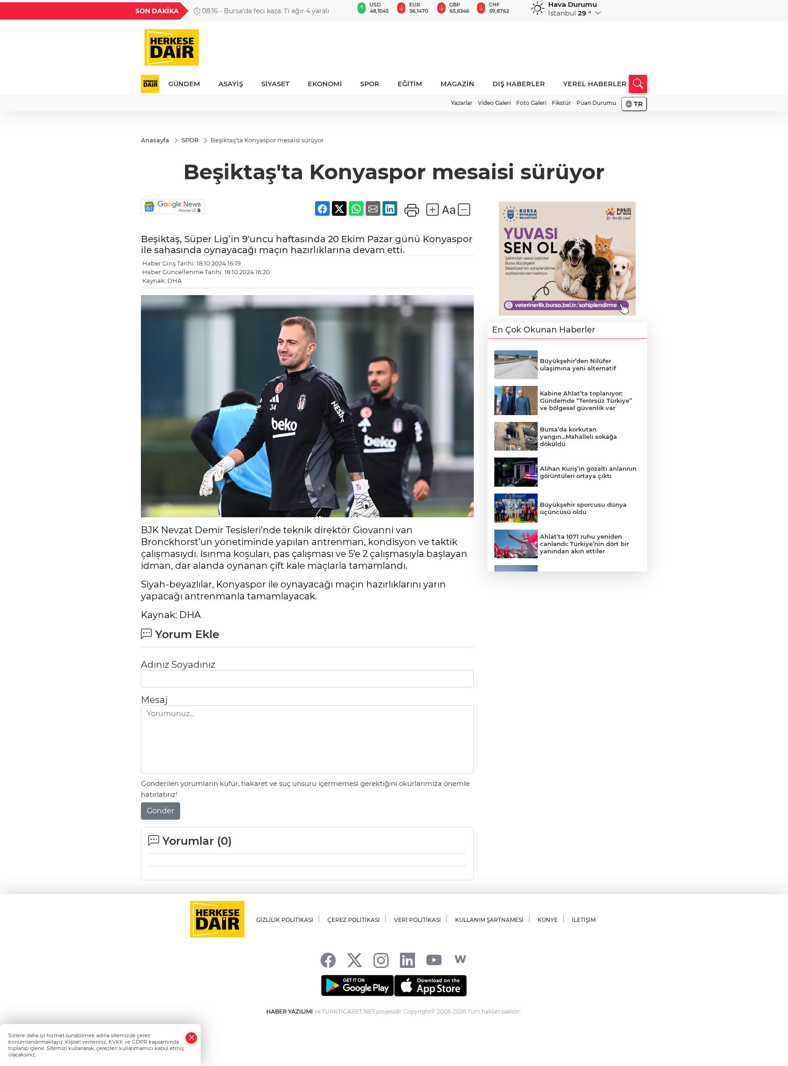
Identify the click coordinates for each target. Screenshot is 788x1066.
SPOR (369, 84)
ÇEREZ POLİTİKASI (353, 919)
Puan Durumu (596, 102)
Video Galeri (494, 102)
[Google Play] (357, 986)
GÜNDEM (184, 84)
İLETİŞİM (584, 919)
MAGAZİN (457, 84)
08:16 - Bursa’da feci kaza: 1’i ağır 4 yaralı (264, 11)
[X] (354, 959)
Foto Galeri (531, 102)
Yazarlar (461, 102)
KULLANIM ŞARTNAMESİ (489, 919)
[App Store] (430, 986)
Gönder (160, 810)
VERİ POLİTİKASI (417, 919)
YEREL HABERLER (595, 84)
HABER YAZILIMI (289, 1011)
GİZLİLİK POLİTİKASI (284, 919)
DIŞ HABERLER (519, 84)
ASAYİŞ (230, 84)
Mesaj (154, 699)
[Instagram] (381, 959)
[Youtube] (433, 959)
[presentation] (342, 11)
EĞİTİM (410, 84)
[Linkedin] (407, 959)
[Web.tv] (460, 959)
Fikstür (561, 102)
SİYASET (275, 84)
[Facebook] (328, 959)
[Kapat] (191, 1038)
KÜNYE (548, 919)
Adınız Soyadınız (178, 664)
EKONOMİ (325, 84)
